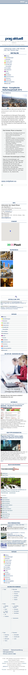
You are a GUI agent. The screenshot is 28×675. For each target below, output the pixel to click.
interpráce (6, 661)
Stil (5, 614)
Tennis (6, 640)
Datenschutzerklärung (17, 650)
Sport (8, 50)
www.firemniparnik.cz (15, 532)
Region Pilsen (5, 475)
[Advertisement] (14, 21)
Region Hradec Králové (7, 505)
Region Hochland (6, 503)
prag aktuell (14, 38)
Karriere (15, 597)
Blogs (17, 50)
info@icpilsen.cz (8, 211)
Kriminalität (16, 634)
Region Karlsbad (5, 499)
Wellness (9, 541)
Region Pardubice (6, 501)
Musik (6, 609)
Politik (18, 48)
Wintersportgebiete (9, 81)
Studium (15, 599)
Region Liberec (5, 506)
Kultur (5, 50)
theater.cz (9, 526)
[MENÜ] (26, 1)
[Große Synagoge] (6, 268)
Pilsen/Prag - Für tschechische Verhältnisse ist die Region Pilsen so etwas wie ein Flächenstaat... (13, 491)
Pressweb (4, 669)
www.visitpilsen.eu (7, 92)
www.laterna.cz (11, 434)
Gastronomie (8, 62)
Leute (15, 638)
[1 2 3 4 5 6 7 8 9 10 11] (14, 100)
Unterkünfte (8, 80)
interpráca (4, 663)
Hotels (25, 540)
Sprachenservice (9, 76)
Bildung (7, 56)
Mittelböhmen (5, 517)
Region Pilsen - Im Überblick (8, 477)
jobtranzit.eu (5, 666)
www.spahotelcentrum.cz (17, 540)
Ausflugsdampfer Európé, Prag (14, 535)
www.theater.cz (11, 524)
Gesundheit (8, 66)
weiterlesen (12, 493)
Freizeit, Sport (8, 61)
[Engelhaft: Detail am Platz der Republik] (6, 259)
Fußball (6, 636)
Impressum (6, 650)
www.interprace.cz (13, 306)
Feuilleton (7, 616)
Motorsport (7, 638)
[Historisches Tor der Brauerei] (6, 277)
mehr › (2, 429)
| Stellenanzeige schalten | (10, 48)
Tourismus (8, 78)
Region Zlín (4, 512)
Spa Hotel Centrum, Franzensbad (15, 543)
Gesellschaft (8, 64)
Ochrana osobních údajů (9, 654)
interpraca (24, 663)
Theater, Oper (18, 524)
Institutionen (8, 69)
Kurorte (7, 73)
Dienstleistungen (9, 57)
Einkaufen (7, 59)
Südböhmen (5, 473)
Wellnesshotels (4, 541)
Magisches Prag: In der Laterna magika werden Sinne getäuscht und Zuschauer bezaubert (12, 437)
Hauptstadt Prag (6, 514)
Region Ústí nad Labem (7, 510)
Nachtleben (8, 74)
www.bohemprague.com (17, 301)
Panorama (12, 50)
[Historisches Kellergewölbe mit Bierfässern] (6, 286)
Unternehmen (17, 591)
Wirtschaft (22, 48)
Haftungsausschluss (8, 652)
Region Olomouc (5, 515)
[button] (10, 231)
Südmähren (4, 497)
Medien (2, 404)
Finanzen (16, 593)
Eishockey (7, 634)
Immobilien (8, 68)
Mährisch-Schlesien (6, 508)
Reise (14, 603)
